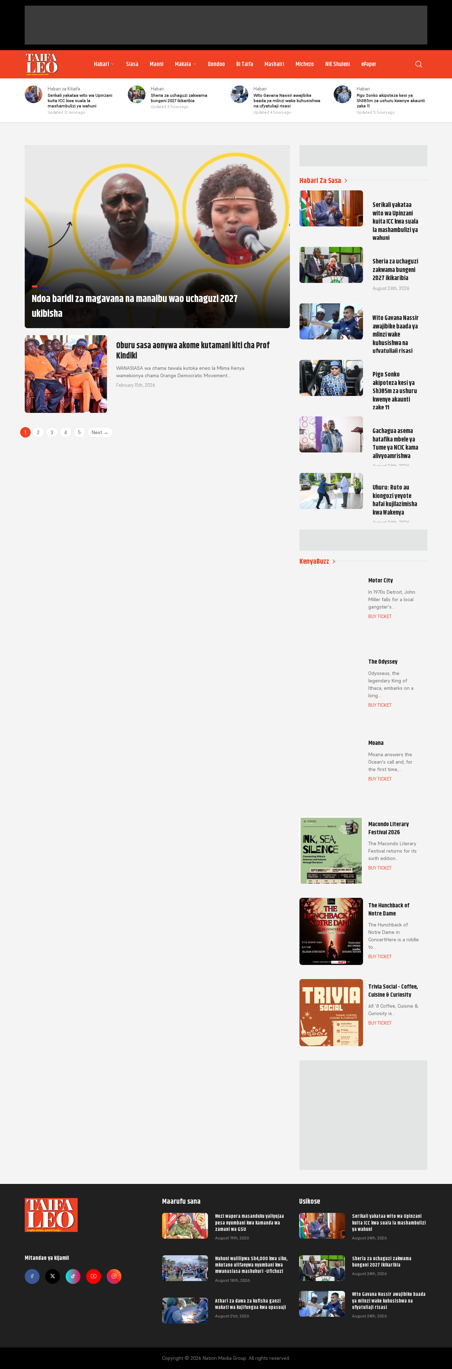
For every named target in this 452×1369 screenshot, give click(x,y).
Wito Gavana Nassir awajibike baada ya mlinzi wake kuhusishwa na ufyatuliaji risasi (389, 1300)
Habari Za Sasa (320, 181)
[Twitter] (52, 1276)
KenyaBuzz (314, 561)
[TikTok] (73, 1276)
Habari (101, 64)
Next (100, 432)
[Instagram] (114, 1276)
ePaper (368, 64)
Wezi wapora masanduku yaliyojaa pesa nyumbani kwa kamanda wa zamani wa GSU (249, 1222)
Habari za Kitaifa (64, 89)
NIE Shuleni (337, 64)
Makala (183, 64)
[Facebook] (32, 1276)
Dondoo (216, 64)
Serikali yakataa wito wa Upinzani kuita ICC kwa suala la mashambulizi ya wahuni (389, 1222)
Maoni (156, 64)
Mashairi (274, 64)
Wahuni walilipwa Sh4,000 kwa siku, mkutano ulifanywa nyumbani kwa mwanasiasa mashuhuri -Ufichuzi (251, 1265)
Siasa (132, 64)
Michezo (305, 64)
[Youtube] (93, 1276)
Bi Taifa (244, 64)
